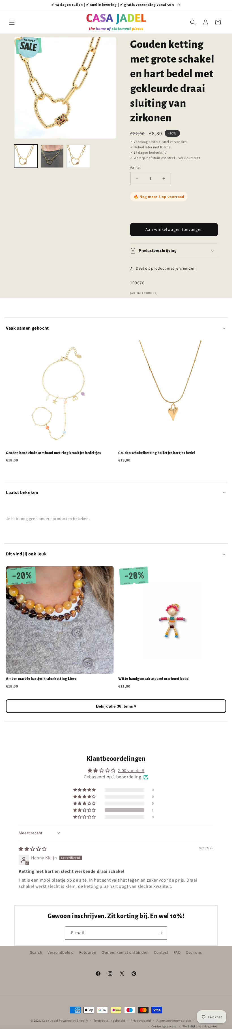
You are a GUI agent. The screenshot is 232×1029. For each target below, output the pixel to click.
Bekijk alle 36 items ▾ (116, 706)
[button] (12, 22)
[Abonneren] (160, 933)
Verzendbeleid (61, 952)
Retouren (87, 952)
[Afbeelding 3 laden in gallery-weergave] (78, 156)
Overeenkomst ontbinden (125, 952)
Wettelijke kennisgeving (200, 1026)
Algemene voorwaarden (173, 1020)
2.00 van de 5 (131, 771)
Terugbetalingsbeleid (109, 1020)
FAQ (177, 952)
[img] (33, 849)
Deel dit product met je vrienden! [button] (166, 268)
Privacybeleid (141, 1020)
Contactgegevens (164, 1026)
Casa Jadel (50, 1020)
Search (36, 952)
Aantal (135, 167)
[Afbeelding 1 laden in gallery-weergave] (26, 156)
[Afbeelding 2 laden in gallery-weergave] (52, 156)
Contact (161, 952)
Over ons (194, 952)
